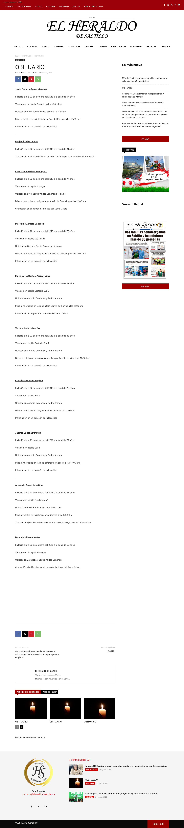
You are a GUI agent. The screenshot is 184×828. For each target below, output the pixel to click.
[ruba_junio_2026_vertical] (145, 191)
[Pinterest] (31, 79)
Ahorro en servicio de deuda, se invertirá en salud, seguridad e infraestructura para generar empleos (37, 654)
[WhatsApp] (38, 79)
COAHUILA (89, 797)
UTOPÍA (111, 651)
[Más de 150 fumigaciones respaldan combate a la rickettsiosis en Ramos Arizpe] (76, 769)
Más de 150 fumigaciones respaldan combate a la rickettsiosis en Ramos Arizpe (144, 79)
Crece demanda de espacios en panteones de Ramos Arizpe (143, 104)
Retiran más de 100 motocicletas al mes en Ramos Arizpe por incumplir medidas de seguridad (145, 125)
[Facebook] (164, 5)
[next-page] (21, 727)
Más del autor (50, 692)
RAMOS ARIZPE (91, 769)
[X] (172, 5)
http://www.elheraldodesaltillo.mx (48, 675)
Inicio (17, 56)
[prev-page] (17, 727)
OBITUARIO (27, 56)
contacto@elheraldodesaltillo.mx (38, 794)
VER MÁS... (145, 139)
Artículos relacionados (28, 692)
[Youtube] (179, 5)
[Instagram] (168, 5)
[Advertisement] (65, 600)
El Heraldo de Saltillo (28, 73)
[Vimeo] (175, 5)
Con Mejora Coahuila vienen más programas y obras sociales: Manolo (143, 95)
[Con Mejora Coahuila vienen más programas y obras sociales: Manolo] (76, 797)
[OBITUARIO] (31, 708)
